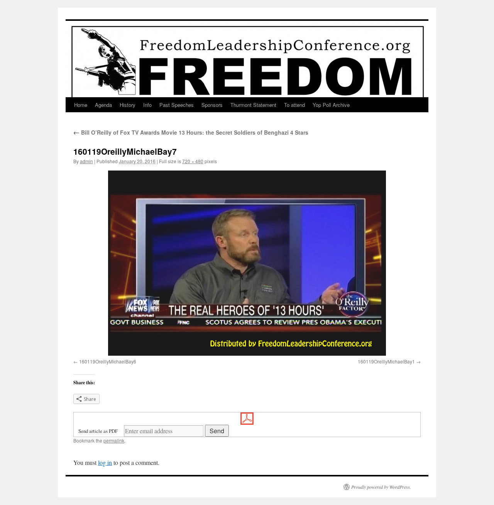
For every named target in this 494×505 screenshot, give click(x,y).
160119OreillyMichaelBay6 (107, 361)
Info (147, 104)
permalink (113, 440)
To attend (294, 104)
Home (80, 104)
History (127, 104)
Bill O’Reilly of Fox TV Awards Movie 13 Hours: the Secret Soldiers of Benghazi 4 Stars (190, 132)
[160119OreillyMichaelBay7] (247, 263)
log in (105, 462)
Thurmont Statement (253, 104)
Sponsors (212, 104)
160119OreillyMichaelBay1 (386, 361)
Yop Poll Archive (331, 104)
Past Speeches (176, 104)
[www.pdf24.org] (247, 418)
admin (86, 161)
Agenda (103, 104)
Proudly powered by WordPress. (381, 487)
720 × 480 (192, 161)
